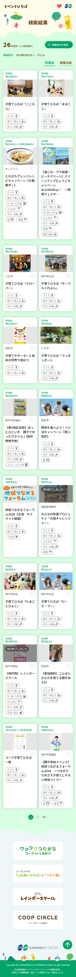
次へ (44, 817)
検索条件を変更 (60, 44)
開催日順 (66, 63)
